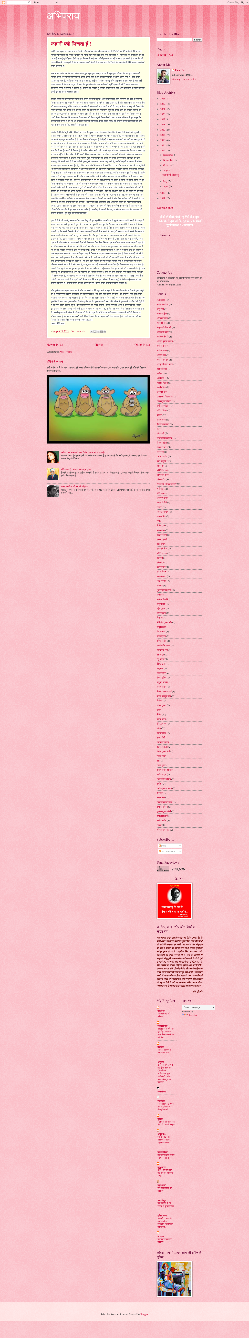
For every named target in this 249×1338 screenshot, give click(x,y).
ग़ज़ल (159, 428)
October (167, 165)
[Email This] (92, 331)
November (168, 160)
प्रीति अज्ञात (162, 553)
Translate (193, 1014)
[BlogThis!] (95, 331)
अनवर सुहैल (162, 313)
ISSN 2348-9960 (165, 55)
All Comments (168, 851)
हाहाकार (161, 1047)
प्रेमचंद (160, 557)
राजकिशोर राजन (163, 645)
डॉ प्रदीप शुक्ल (163, 474)
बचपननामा (161, 567)
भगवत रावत (161, 576)
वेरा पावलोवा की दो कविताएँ (165, 1189)
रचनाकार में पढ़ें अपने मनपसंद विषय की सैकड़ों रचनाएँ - (165, 1106)
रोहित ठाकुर (161, 663)
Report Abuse (165, 207)
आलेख (159, 373)
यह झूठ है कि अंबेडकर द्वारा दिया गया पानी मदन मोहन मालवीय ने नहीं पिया (166, 1033)
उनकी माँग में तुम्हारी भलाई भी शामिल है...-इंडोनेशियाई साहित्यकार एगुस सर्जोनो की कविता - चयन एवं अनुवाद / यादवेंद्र (166, 1073)
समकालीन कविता (164, 779)
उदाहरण (161, 1236)
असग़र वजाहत (163, 359)
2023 (163, 98)
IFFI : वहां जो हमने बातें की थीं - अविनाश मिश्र (165, 1172)
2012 (163, 192)
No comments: (78, 331)
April (166, 186)
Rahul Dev (180, 70)
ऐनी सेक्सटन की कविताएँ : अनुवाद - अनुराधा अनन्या (165, 1139)
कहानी (159, 415)
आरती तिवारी (162, 368)
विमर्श (159, 710)
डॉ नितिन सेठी (162, 470)
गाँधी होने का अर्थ (55, 361)
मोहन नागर (161, 631)
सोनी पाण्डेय (162, 820)
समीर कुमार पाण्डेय (164, 788)
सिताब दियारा (163, 1152)
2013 (163, 150)
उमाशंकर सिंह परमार (165, 396)
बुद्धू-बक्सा (161, 1167)
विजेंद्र (159, 700)
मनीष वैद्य (160, 594)
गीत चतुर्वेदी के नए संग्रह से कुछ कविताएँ (166, 1204)
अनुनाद (161, 1062)
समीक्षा (159, 783)
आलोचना (160, 378)
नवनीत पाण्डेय (162, 511)
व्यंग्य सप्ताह (161, 733)
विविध (159, 714)
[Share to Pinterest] (104, 331)
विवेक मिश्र (161, 719)
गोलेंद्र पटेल (162, 442)
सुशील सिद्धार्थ (162, 815)
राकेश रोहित (162, 640)
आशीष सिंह (161, 387)
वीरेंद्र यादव (161, 723)
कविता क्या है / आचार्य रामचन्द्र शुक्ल (76, 469)
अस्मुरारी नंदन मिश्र (165, 364)
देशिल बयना (162, 1215)
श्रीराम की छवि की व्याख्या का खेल (165, 1051)
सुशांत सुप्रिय (162, 806)
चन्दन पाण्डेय (162, 456)
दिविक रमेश (161, 493)
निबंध (159, 520)
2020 (163, 114)
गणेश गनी (160, 433)
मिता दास (160, 617)
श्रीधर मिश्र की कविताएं (164, 1015)
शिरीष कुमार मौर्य (163, 751)
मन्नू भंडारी (161, 603)
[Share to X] (98, 331)
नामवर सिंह (161, 516)
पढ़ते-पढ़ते (162, 1185)
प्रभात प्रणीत (162, 539)
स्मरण (159, 825)
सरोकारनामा (162, 1026)
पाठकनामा (161, 530)
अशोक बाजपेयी (163, 345)
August (167, 170)
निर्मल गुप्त (161, 525)
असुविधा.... (162, 1134)
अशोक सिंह (161, 355)
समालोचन (162, 1091)
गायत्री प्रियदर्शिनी (164, 438)
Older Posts (142, 344)
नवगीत (159, 507)
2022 (163, 103)
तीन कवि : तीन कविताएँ (166, 484)
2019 (163, 119)
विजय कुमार (161, 686)
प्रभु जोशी (161, 544)
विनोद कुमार (161, 705)
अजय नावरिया (162, 304)
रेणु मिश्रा (160, 659)
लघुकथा (160, 668)
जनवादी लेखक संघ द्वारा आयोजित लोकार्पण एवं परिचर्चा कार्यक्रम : (165, 1222)
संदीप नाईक (161, 774)
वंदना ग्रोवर (161, 677)
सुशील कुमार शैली (164, 811)
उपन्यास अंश (162, 391)
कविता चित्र (162, 410)
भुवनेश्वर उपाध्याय (164, 590)
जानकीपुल (162, 1200)
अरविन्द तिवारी (163, 336)
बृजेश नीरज (161, 571)
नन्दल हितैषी (162, 502)
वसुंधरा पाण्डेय (162, 682)
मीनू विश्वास (161, 627)
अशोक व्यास (162, 350)
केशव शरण (161, 419)
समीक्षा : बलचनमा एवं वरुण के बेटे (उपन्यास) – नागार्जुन (83, 452)
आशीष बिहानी (162, 382)
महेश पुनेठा (161, 608)
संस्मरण (160, 792)
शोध (158, 760)
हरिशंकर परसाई (163, 829)
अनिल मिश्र (162, 322)
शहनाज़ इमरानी (163, 742)
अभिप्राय (63, 15)
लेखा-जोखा (161, 673)
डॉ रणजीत (161, 479)
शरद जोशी (161, 737)
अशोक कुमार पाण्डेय (165, 341)
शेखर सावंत (161, 756)
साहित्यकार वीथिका (164, 802)
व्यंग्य (159, 728)
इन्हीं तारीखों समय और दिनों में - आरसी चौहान (166, 1123)
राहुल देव (160, 654)
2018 (163, 124)
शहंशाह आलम (162, 746)
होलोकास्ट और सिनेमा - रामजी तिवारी (166, 1156)
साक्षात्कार (161, 797)
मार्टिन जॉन (161, 613)
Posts (163, 845)
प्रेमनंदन (160, 562)
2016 (163, 134)
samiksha (161, 299)
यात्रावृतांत (161, 636)
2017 (163, 129)
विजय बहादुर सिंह (164, 696)
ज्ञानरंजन (160, 465)
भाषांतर (160, 585)
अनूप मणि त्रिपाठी (164, 327)
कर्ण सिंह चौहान (163, 405)
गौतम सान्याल (162, 447)
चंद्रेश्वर (160, 451)
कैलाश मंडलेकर (163, 424)
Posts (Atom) (65, 351)
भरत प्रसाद (161, 580)
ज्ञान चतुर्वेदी (161, 461)
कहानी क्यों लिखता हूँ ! (71, 43)
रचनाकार (161, 1101)
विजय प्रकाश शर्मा (164, 691)
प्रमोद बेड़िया (162, 548)
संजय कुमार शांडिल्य (165, 769)
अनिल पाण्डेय (162, 318)
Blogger (144, 1314)
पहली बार (161, 1011)
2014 (163, 145)
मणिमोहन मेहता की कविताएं (165, 1240)
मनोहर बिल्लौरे (162, 599)
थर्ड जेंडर (160, 488)
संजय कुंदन (161, 765)
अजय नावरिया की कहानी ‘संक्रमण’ (75, 486)
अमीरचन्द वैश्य (163, 332)
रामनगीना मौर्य (162, 650)
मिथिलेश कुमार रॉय (164, 622)
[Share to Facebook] (101, 331)
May (165, 181)
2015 (163, 140)
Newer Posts (55, 344)
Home (99, 344)
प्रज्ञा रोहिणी (162, 534)
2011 (163, 198)
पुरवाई (160, 1119)
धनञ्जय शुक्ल (162, 497)
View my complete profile (184, 79)
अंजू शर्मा (160, 309)
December (168, 154)
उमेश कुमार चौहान (164, 401)
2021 (163, 108)
